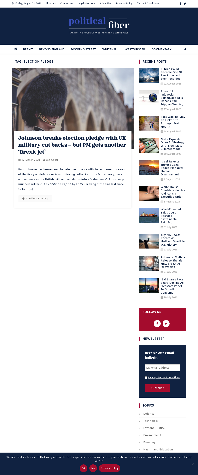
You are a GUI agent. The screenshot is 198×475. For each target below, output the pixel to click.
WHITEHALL (110, 49)
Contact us (66, 3)
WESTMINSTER (135, 49)
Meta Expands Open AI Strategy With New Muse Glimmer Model (172, 144)
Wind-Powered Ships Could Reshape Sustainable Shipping (171, 216)
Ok (83, 468)
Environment (152, 435)
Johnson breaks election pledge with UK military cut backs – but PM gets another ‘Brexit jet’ (72, 145)
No (93, 468)
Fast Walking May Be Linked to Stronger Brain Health (173, 122)
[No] (193, 464)
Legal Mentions (86, 3)
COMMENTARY (161, 49)
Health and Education (158, 450)
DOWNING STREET (83, 49)
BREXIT (28, 49)
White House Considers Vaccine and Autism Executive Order (173, 192)
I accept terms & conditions (164, 377)
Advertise (105, 3)
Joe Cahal (52, 160)
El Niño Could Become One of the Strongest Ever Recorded (171, 74)
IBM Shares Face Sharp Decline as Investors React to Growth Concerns (172, 286)
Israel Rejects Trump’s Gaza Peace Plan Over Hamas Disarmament (172, 168)
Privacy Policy (124, 3)
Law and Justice (154, 428)
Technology (151, 421)
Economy (149, 442)
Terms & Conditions (148, 3)
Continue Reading (37, 198)
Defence (148, 414)
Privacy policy (109, 468)
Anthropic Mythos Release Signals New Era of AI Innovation (173, 262)
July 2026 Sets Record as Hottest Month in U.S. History (173, 240)
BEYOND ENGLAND (52, 49)
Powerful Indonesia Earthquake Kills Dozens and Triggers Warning (172, 98)
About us (50, 3)
